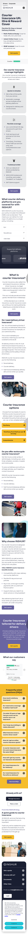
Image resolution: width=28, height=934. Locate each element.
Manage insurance (14, 799)
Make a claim (14, 804)
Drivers (5, 3)
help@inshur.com (17, 890)
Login (7, 896)
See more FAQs (14, 781)
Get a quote (14, 53)
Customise (14, 919)
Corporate (12, 3)
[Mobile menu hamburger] (24, 8)
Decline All (14, 927)
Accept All (14, 923)
